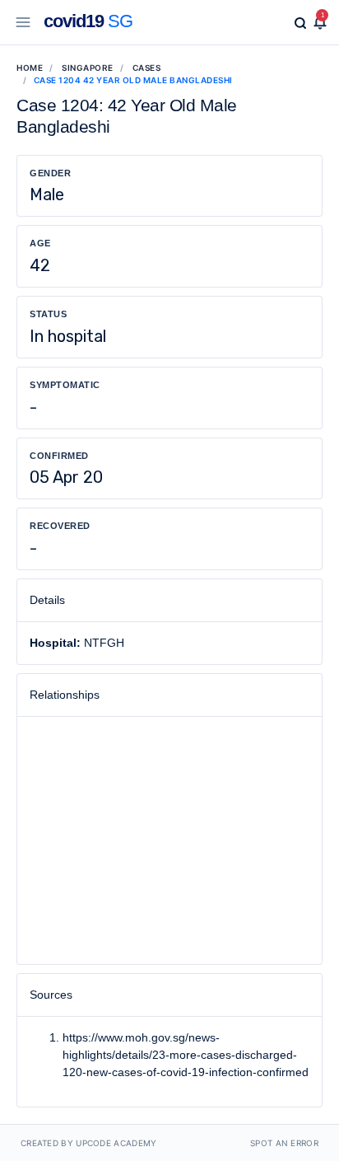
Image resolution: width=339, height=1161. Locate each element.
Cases (146, 68)
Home (29, 68)
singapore (88, 68)
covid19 (88, 21)
